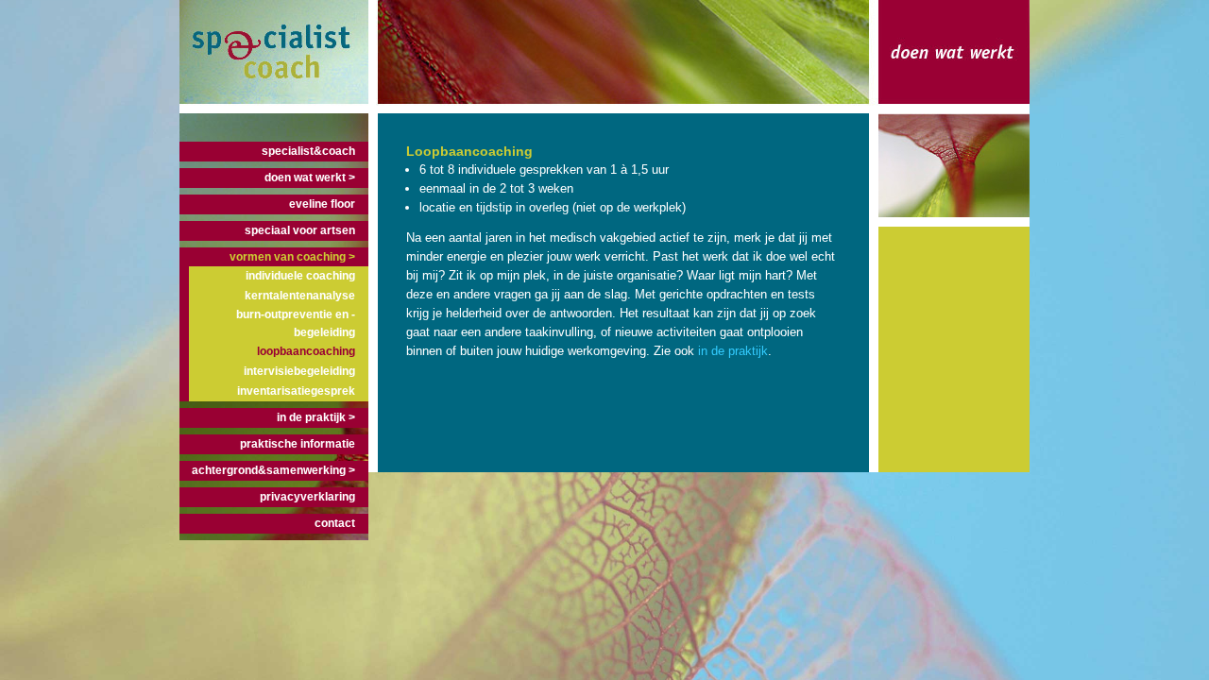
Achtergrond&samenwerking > (273, 470)
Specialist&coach (308, 151)
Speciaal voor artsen (300, 230)
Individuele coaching (300, 275)
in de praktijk (733, 351)
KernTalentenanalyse (300, 295)
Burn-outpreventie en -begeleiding (295, 323)
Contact (335, 523)
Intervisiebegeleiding (299, 371)
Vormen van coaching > (292, 257)
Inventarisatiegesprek (296, 391)
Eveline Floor (322, 204)
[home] (273, 103)
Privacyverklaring (307, 496)
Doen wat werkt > (309, 177)
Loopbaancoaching (306, 351)
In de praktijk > (316, 417)
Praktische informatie (297, 443)
